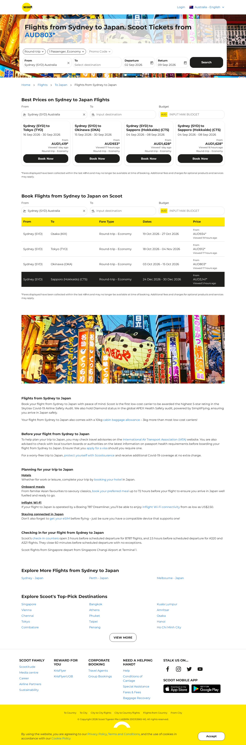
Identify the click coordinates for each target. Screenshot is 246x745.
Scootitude (27, 667)
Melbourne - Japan (170, 578)
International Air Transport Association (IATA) (154, 439)
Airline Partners (30, 684)
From (28, 60)
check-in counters (45, 538)
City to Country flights (127, 712)
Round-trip (32, 51)
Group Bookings (100, 676)
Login (181, 7)
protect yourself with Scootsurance (89, 455)
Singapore (28, 604)
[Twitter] (189, 669)
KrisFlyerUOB (63, 676)
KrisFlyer (60, 670)
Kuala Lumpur (167, 604)
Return (162, 60)
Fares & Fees (132, 692)
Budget (164, 106)
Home (25, 85)
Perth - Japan (98, 578)
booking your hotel (108, 479)
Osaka (161, 615)
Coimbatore (30, 627)
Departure (132, 60)
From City (176, 712)
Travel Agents (98, 670)
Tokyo (25, 621)
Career (24, 678)
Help (126, 670)
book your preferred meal (110, 491)
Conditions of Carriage (132, 678)
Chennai (27, 615)
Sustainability (29, 690)
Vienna (26, 610)
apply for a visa (97, 448)
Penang (94, 627)
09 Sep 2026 (167, 65)
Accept (211, 736)
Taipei (93, 621)
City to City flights (101, 712)
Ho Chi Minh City (169, 627)
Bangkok (95, 604)
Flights (43, 85)
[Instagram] (178, 669)
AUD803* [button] (40, 35)
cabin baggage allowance (121, 420)
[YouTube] (200, 669)
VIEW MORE (123, 637)
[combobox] (45, 65)
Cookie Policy (61, 738)
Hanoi (161, 621)
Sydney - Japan (32, 578)
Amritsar (163, 610)
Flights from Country (155, 712)
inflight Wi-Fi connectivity (161, 507)
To (76, 60)
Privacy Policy (97, 734)
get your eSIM (60, 518)
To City (83, 712)
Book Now (45, 158)
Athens (94, 610)
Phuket (94, 615)
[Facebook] (167, 669)
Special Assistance (136, 686)
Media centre (28, 672)
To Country (70, 712)
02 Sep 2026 (133, 65)
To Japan (61, 85)
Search (206, 62)
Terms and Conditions (124, 734)
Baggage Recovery (136, 698)
